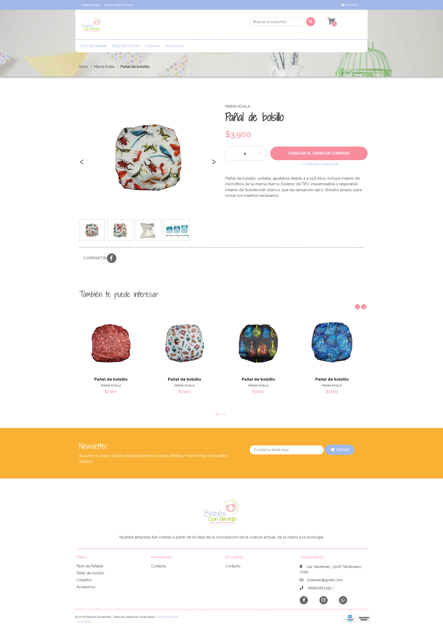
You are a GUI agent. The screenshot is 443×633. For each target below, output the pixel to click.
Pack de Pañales (93, 46)
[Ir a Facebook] (304, 600)
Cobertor (152, 46)
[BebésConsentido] (91, 26)
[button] (351, 5)
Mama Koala (104, 67)
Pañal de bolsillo (126, 46)
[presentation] (81, 164)
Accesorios (174, 46)
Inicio (83, 67)
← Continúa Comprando (319, 164)
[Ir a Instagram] (323, 600)
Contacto (158, 566)
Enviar (343, 450)
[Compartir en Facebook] (111, 259)
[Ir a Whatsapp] (343, 600)
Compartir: (93, 258)
